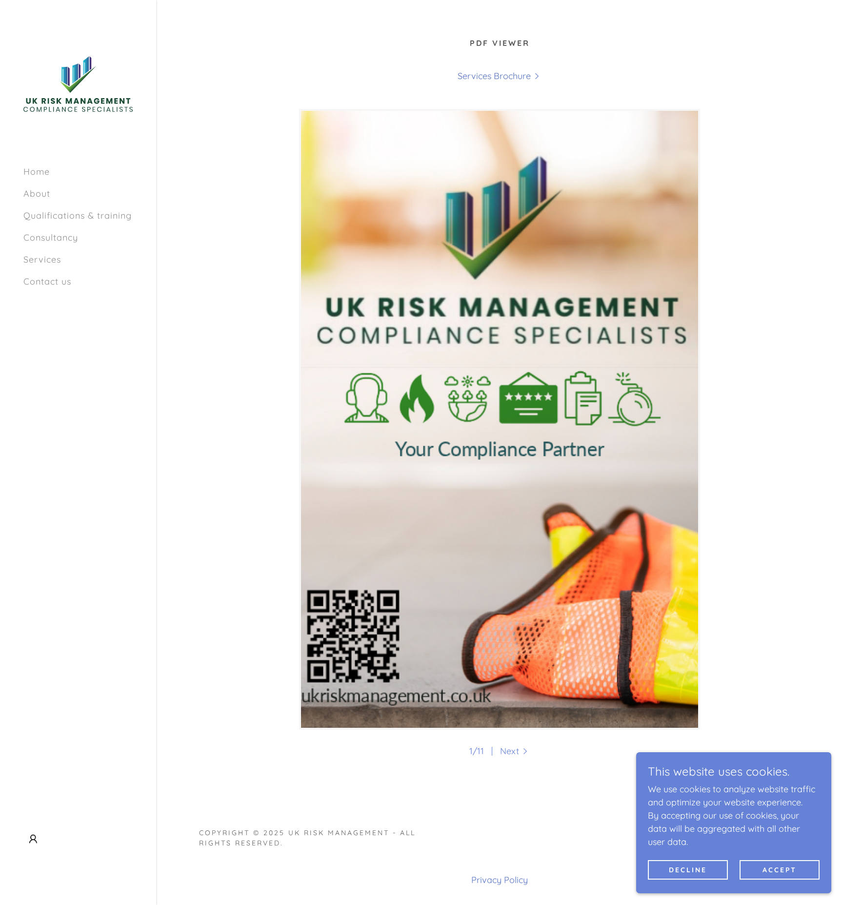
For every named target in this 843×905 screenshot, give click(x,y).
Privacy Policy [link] (499, 879)
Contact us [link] (47, 281)
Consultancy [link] (50, 237)
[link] (78, 83)
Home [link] (36, 171)
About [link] (36, 193)
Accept (780, 869)
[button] (33, 839)
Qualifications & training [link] (77, 215)
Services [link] (42, 259)
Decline (688, 869)
